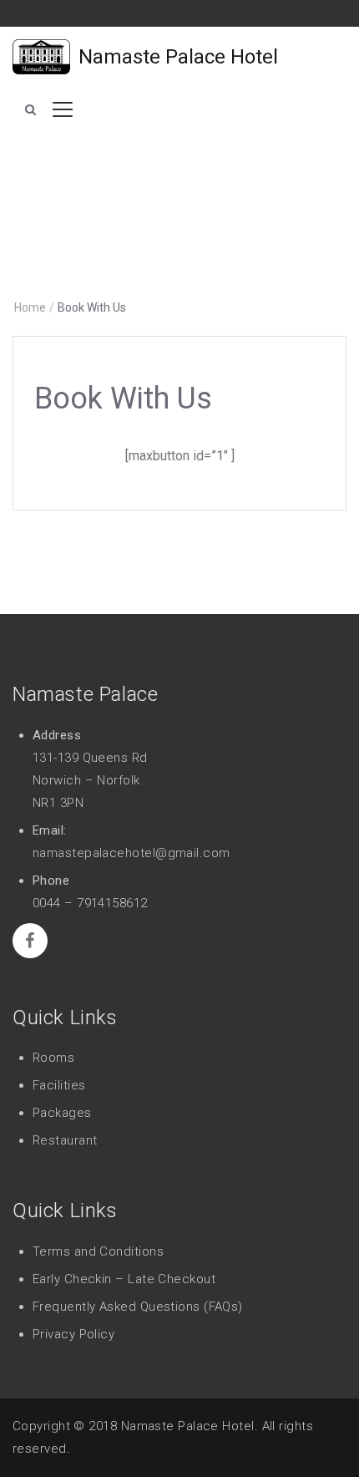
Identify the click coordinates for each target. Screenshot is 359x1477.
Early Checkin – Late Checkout (124, 1279)
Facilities (59, 1085)
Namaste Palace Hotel (178, 57)
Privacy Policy (73, 1334)
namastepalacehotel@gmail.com (131, 852)
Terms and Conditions (98, 1251)
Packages (62, 1112)
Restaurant (65, 1140)
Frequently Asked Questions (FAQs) (138, 1306)
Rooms (53, 1057)
